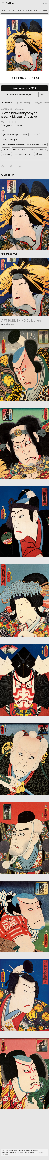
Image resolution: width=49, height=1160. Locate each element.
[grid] (24, 722)
